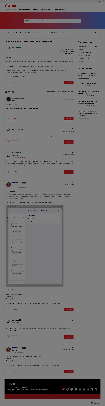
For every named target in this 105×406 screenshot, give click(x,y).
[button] (75, 189)
